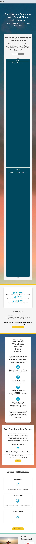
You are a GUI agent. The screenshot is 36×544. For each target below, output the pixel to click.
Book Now (18, 460)
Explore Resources (18, 528)
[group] (18, 113)
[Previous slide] (18, 58)
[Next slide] (18, 277)
